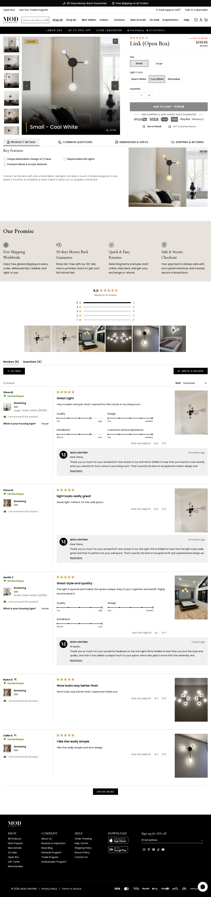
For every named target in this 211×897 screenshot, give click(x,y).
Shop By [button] (71, 20)
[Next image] (115, 85)
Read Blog (47, 848)
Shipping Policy (83, 848)
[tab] (21, 142)
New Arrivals (138, 20)
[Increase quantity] (149, 95)
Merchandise (15, 866)
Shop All (58, 20)
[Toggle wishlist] (115, 41)
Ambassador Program (53, 861)
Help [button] (186, 20)
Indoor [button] (104, 20)
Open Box (9, 10)
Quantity (135, 88)
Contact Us (81, 857)
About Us (46, 838)
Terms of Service (71, 888)
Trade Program (50, 857)
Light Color (136, 72)
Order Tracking (83, 838)
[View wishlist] (196, 20)
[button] (71, 86)
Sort (178, 383)
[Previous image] (26, 85)
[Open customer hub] (201, 20)
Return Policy (82, 852)
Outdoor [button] (119, 20)
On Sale (154, 20)
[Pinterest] (149, 849)
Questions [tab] (32, 362)
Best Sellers (89, 20)
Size (132, 57)
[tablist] (105, 142)
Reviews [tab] (11, 362)
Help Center (81, 843)
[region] (105, 339)
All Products (14, 838)
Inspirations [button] (170, 20)
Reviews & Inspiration (53, 843)
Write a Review (194, 371)
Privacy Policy (49, 888)
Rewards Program (51, 852)
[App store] (122, 840)
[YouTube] (163, 849)
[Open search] (48, 20)
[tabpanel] (105, 176)
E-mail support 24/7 (168, 10)
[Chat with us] (203, 887)
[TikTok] (158, 849)
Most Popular (15, 843)
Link (30, 408)
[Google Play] (122, 849)
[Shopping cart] (206, 20)
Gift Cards (14, 861)
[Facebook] (153, 849)
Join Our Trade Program (33, 10)
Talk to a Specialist (196, 10)
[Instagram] (144, 849)
